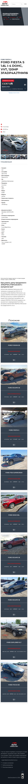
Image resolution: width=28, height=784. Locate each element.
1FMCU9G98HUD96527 (14, 393)
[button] (26, 136)
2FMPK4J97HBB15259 (14, 521)
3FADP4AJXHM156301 (14, 436)
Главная (5, 17)
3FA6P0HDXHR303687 (14, 351)
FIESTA (7, 19)
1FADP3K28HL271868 (14, 691)
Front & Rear (6, 126)
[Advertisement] (14, 41)
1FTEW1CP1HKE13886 (14, 478)
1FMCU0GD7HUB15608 (14, 606)
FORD (20, 17)
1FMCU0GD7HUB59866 (14, 563)
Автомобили (13, 17)
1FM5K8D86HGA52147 (14, 648)
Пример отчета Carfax (14, 92)
